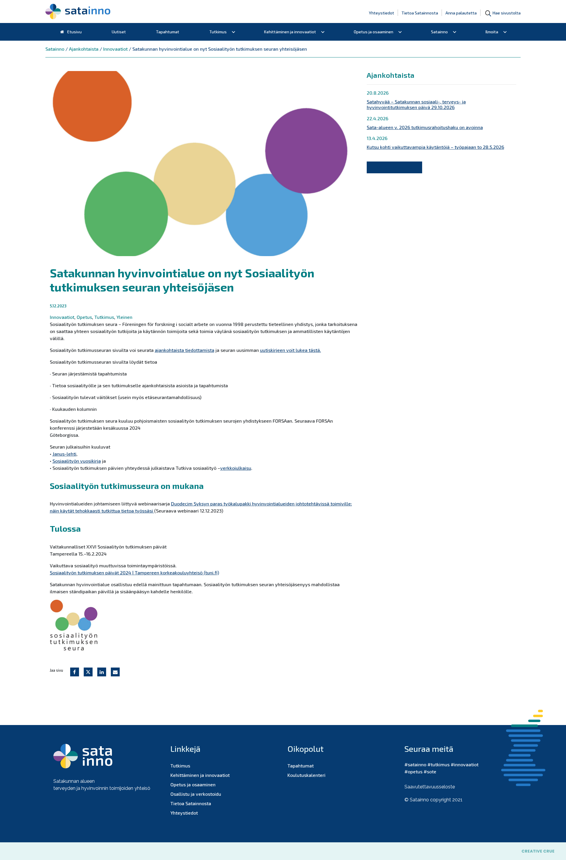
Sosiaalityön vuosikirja (76, 461)
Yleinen (124, 317)
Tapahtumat (167, 31)
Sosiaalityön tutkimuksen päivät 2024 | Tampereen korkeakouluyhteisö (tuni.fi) (134, 572)
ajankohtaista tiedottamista (184, 350)
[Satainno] (77, 11)
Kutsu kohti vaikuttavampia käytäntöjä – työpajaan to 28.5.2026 (435, 147)
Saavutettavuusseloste (429, 787)
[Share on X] (88, 672)
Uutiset (119, 31)
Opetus (84, 317)
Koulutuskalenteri (306, 775)
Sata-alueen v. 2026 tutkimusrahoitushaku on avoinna (425, 127)
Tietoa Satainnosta (420, 12)
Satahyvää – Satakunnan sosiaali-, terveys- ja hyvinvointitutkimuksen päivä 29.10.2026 (416, 104)
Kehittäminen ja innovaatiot (290, 31)
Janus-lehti (64, 454)
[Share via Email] (115, 672)
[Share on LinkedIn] (101, 672)
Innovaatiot (62, 317)
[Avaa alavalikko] (233, 32)
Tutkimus (218, 31)
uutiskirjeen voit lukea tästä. (290, 350)
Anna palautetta (461, 12)
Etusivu (74, 31)
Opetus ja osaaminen (373, 31)
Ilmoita (492, 31)
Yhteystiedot (381, 12)
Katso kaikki (390, 167)
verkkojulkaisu (235, 468)
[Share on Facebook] (74, 672)
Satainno (439, 31)
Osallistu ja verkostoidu (195, 794)
